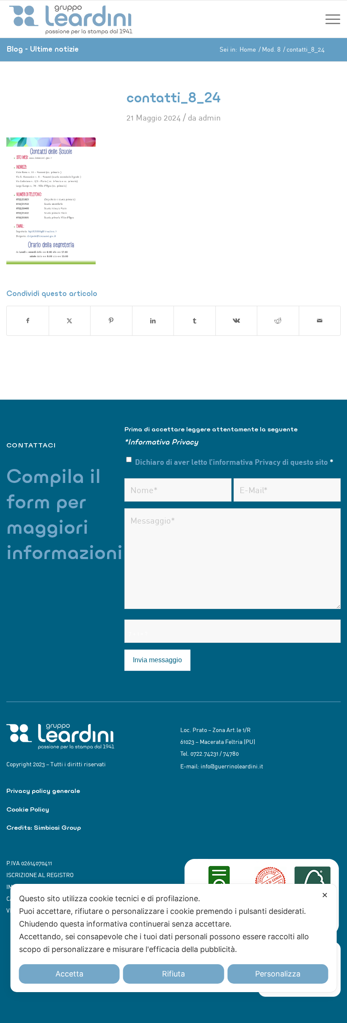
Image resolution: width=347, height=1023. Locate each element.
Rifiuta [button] (173, 973)
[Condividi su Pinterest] (111, 320)
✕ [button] (325, 895)
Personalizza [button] (277, 973)
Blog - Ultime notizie (42, 48)
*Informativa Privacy (161, 441)
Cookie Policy (27, 809)
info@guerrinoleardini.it (232, 766)
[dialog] (174, 938)
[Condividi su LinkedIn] (153, 320)
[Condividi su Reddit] (278, 320)
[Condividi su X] (70, 320)
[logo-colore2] (72, 19)
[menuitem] (330, 19)
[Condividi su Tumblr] (194, 320)
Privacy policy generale (43, 791)
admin (209, 117)
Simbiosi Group (57, 827)
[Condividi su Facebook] (28, 320)
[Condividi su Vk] (236, 320)
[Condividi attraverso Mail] (320, 320)
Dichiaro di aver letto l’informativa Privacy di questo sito (234, 461)
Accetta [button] (69, 973)
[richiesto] (177, 490)
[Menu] (330, 19)
